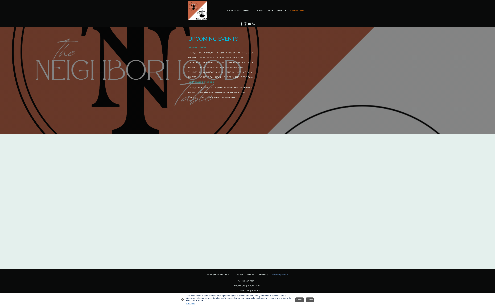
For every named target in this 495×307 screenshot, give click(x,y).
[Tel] (253, 23)
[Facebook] (241, 23)
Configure (190, 304)
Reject (310, 300)
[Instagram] (245, 23)
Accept (299, 300)
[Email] (249, 23)
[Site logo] (197, 10)
